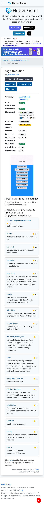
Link (21, 490)
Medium (29, 28)
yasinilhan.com (13, 75)
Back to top (5, 484)
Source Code (25, 84)
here (11, 460)
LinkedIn (20, 33)
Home (5, 60)
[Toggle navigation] (4, 3)
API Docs (11, 89)
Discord (16, 28)
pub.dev (11, 84)
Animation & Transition (19, 60)
